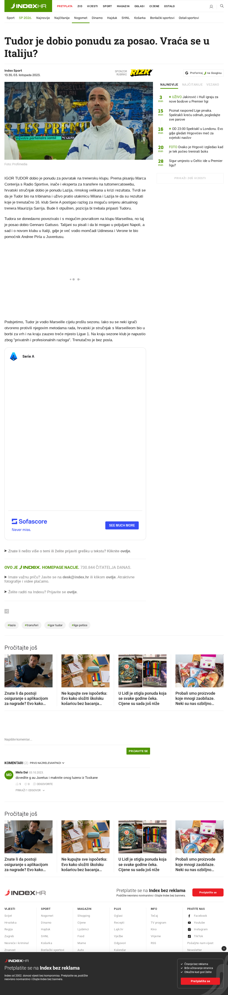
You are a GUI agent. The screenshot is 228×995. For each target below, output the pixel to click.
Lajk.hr (118, 929)
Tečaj (154, 915)
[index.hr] (28, 6)
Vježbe (118, 936)
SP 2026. (25, 18)
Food (80, 936)
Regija (8, 929)
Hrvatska (10, 922)
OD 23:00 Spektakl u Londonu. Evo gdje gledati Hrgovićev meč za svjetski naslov (196, 133)
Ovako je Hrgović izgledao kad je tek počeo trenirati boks (196, 149)
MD (9, 775)
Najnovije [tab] (169, 84)
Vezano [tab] (212, 84)
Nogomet (80, 18)
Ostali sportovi (189, 18)
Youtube (199, 922)
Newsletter (194, 950)
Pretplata (65, 6)
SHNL (126, 18)
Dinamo (97, 18)
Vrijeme (156, 936)
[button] (10, 669)
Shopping (83, 915)
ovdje (111, 577)
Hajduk (112, 18)
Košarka (140, 18)
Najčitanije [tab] (192, 84)
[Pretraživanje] (220, 7)
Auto (80, 950)
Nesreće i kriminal (16, 943)
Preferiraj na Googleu (206, 73)
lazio (12, 625)
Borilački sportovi (162, 18)
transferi (31, 625)
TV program (158, 922)
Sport (107, 6)
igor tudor (55, 625)
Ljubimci (83, 929)
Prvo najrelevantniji (45, 763)
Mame (81, 943)
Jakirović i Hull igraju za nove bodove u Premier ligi (193, 99)
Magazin (84, 908)
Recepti (119, 922)
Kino (154, 929)
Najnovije (43, 18)
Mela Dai (22, 772)
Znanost (10, 950)
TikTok (198, 936)
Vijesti (92, 6)
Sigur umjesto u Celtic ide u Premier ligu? (195, 163)
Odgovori (120, 943)
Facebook (200, 915)
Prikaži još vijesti (190, 178)
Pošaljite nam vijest (200, 943)
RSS (153, 943)
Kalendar (120, 950)
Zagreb (9, 936)
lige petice (79, 625)
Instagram (201, 929)
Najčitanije (62, 18)
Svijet (8, 915)
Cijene (154, 6)
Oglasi (139, 6)
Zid (79, 6)
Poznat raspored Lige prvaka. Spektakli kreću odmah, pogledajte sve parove (194, 115)
